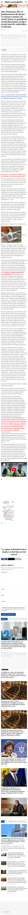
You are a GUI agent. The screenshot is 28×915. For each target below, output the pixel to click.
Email (3, 595)
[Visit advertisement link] (14, 6)
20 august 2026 (5, 650)
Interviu (19, 821)
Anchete (15, 821)
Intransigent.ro (7, 911)
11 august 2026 (5, 679)
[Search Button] (26, 2)
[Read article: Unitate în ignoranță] (14, 807)
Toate (11, 821)
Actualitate (7, 29)
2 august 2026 (6, 814)
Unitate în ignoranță (8, 813)
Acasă (2, 29)
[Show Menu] (2, 2)
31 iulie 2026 (5, 765)
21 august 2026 (17, 844)
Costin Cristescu (6, 844)
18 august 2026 (11, 867)
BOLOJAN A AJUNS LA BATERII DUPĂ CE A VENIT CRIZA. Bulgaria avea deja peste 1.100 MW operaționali (17, 872)
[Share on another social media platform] (18, 559)
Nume (3, 589)
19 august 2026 (11, 859)
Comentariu (4, 572)
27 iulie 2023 (24, 31)
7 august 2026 (5, 736)
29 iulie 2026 (5, 794)
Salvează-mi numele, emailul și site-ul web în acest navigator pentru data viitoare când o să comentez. (13, 609)
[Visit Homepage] (14, 2)
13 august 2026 (11, 884)
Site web (3, 601)
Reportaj (24, 821)
